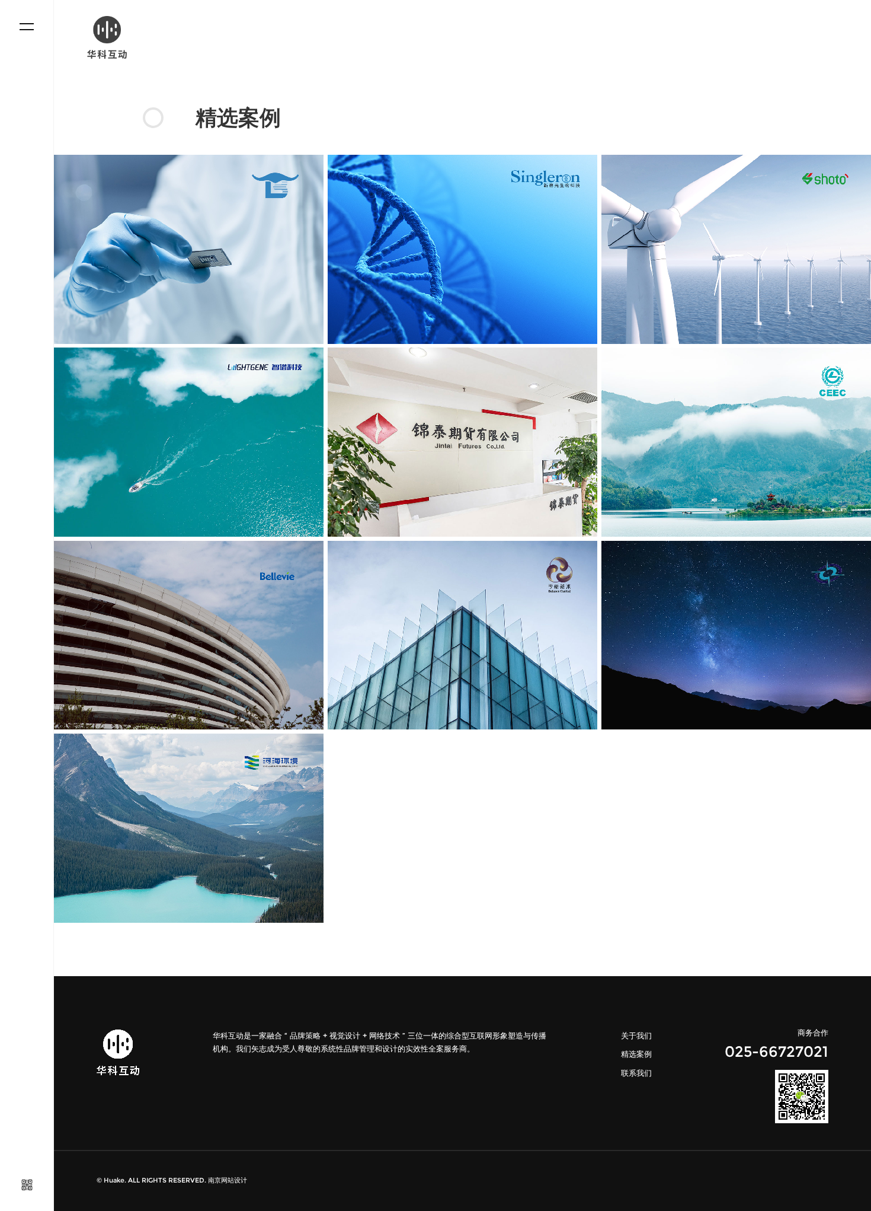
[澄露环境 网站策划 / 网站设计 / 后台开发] (736, 442)
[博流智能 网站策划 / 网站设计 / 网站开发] (189, 249)
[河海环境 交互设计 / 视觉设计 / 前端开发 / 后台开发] (189, 828)
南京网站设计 (227, 1180)
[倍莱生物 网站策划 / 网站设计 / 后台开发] (189, 635)
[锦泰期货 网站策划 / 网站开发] (462, 442)
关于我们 (636, 1035)
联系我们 (636, 1073)
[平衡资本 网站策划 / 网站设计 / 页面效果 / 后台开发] (462, 635)
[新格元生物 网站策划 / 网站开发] (462, 249)
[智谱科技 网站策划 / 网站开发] (189, 442)
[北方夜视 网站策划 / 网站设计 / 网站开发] (736, 635)
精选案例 (636, 1054)
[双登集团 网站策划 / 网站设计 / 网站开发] (736, 249)
